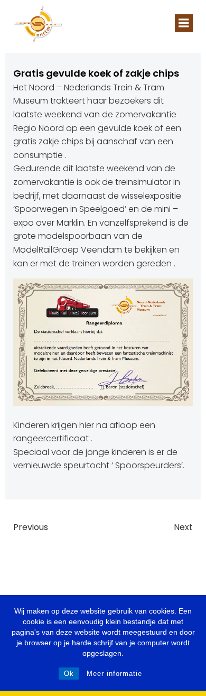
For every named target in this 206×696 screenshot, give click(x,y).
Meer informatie (114, 674)
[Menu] (184, 23)
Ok (69, 674)
